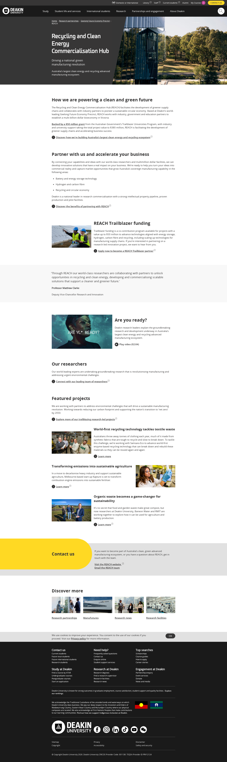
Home (54, 21)
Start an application (60, 681)
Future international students (64, 659)
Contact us (98, 656)
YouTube (134, 730)
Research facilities (156, 617)
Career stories (142, 662)
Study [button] (46, 11)
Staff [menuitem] (156, 3)
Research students (60, 662)
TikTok (125, 730)
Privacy (97, 742)
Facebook (97, 730)
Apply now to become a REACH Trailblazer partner (125, 250)
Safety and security (144, 745)
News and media (143, 681)
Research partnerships (69, 21)
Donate (139, 678)
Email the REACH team (107, 567)
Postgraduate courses (61, 678)
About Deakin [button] (177, 11)
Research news (123, 617)
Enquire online (100, 659)
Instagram (106, 730)
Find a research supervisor (105, 675)
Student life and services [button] (68, 11)
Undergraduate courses (62, 675)
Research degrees (101, 672)
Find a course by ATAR (61, 672)
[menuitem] (198, 3)
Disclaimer (140, 742)
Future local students (61, 656)
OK (170, 635)
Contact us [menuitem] (216, 3)
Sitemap (55, 742)
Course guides (142, 656)
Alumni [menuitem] (185, 3)
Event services (142, 675)
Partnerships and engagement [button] (148, 11)
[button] (82, 332)
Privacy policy (78, 638)
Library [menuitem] (146, 3)
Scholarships (141, 653)
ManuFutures (91, 617)
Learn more (104, 456)
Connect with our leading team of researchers (81, 381)
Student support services (104, 662)
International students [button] (98, 11)
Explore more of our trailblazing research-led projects (85, 419)
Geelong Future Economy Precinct (95, 21)
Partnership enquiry (144, 672)
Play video (125, 344)
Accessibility (99, 745)
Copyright (56, 745)
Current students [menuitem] (170, 3)
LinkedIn (115, 730)
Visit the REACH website (108, 564)
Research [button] (121, 11)
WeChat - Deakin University (143, 730)
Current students (59, 653)
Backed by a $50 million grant (68, 124)
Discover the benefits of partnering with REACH (82, 206)
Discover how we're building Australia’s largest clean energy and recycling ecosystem (103, 137)
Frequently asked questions (105, 653)
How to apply (141, 659)
